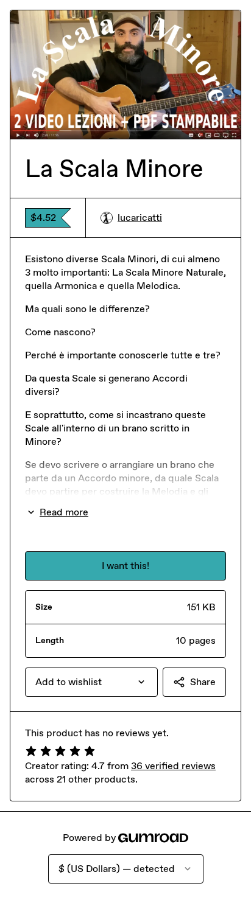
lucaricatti (140, 217)
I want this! (125, 565)
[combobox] (91, 682)
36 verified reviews (173, 766)
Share (203, 682)
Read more (64, 512)
